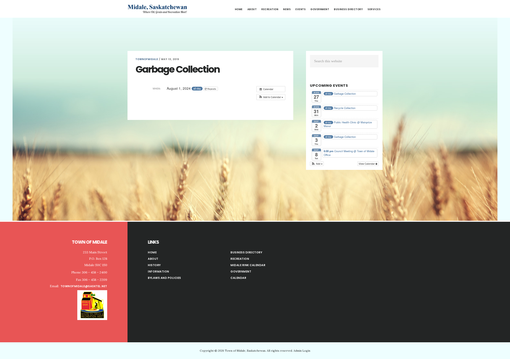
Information (158, 271)
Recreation (239, 259)
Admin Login (301, 350)
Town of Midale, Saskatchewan (157, 9)
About (153, 259)
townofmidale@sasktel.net (84, 286)
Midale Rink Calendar (247, 265)
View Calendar (367, 163)
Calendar (238, 278)
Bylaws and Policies (164, 278)
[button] (271, 97)
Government (240, 271)
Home (152, 252)
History (154, 265)
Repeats (212, 88)
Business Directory (246, 252)
